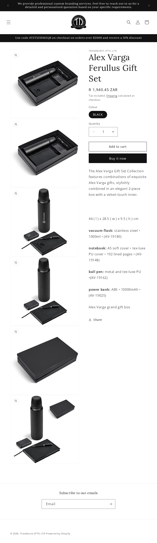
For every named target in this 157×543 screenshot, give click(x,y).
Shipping (111, 95)
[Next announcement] (149, 5)
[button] (8, 22)
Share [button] (97, 320)
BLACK (98, 114)
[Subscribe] (110, 504)
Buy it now (117, 158)
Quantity (94, 123)
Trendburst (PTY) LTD (32, 533)
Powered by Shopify (58, 533)
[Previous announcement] (7, 5)
